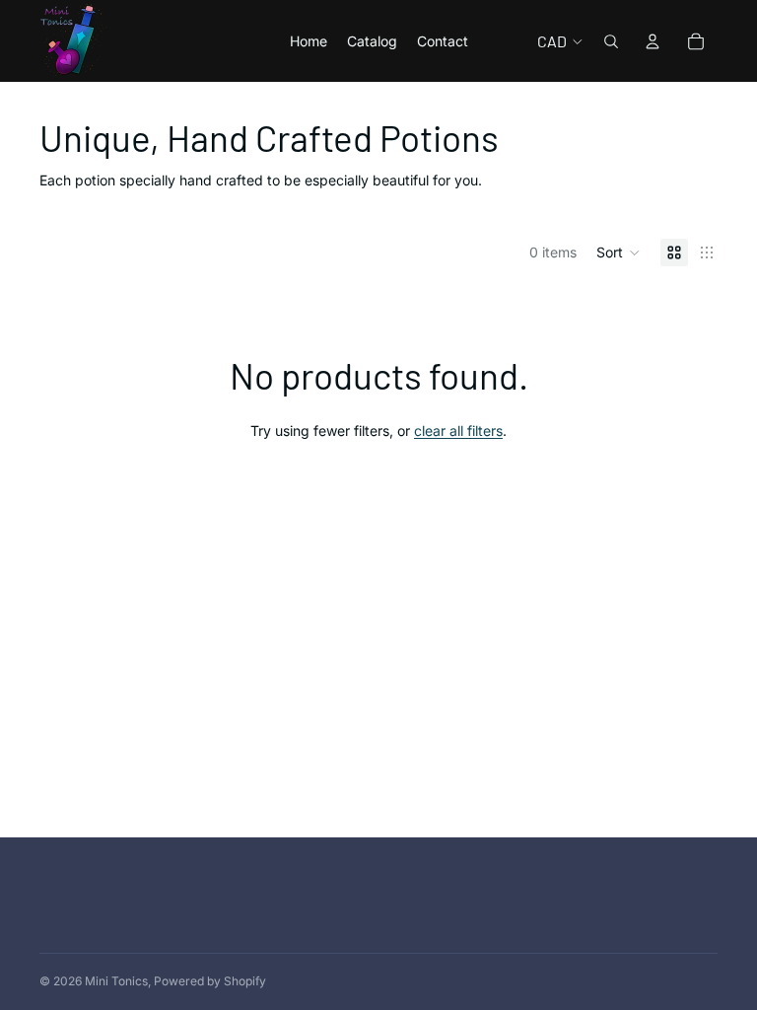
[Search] (611, 41)
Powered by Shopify (210, 981)
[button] (618, 252)
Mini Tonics (116, 981)
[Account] (652, 41)
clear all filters (458, 430)
